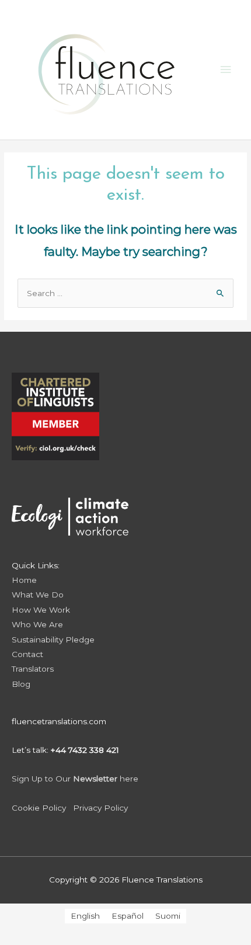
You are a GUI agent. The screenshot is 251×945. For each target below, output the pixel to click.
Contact (27, 654)
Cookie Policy (39, 807)
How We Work (41, 609)
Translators (33, 668)
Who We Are (37, 624)
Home (24, 580)
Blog (21, 684)
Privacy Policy (100, 807)
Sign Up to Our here (75, 778)
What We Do (38, 594)
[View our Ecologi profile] (70, 509)
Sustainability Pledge (53, 639)
